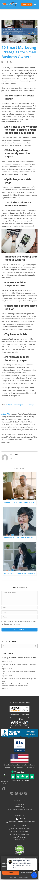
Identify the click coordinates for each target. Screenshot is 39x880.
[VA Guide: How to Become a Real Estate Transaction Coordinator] (19, 486)
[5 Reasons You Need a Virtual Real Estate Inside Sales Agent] (19, 521)
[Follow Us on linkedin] (11, 793)
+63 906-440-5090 (23, 834)
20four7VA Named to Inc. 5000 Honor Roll (15, 678)
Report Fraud (19, 840)
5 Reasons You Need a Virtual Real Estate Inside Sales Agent (20, 538)
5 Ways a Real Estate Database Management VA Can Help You (20, 573)
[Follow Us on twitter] (25, 793)
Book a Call (27, 4)
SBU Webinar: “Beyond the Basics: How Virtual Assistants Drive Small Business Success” (16, 685)
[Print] (12, 62)
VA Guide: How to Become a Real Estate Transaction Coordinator (20, 502)
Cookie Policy (19, 807)
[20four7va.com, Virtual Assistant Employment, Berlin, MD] (19, 733)
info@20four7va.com (19, 837)
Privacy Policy (19, 804)
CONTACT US (19, 816)
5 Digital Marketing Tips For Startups (20, 405)
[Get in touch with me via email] (11, 458)
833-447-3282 (25, 829)
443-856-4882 (23, 831)
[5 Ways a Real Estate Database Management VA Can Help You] (19, 556)
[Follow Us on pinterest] (21, 793)
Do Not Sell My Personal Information (20, 809)
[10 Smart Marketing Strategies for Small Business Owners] (20, 31)
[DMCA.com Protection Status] (19, 850)
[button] (36, 858)
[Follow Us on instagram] (16, 793)
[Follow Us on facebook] (3, 789)
